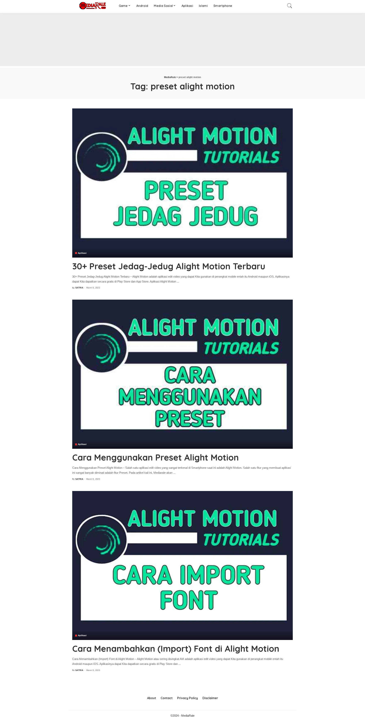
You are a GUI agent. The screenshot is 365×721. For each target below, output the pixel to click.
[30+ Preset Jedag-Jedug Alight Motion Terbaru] (182, 183)
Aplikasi (82, 253)
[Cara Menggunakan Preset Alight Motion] (182, 374)
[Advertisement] (114, 39)
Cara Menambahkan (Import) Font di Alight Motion (175, 648)
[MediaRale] (92, 5)
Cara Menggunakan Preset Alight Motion (155, 457)
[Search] (290, 5)
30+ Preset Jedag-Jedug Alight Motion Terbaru (168, 266)
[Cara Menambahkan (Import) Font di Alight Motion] (182, 565)
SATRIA (79, 288)
